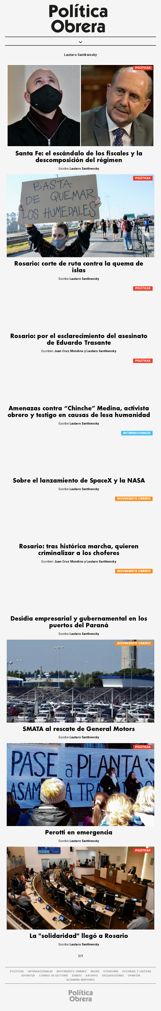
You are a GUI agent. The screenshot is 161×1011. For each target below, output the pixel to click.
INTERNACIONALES (137, 433)
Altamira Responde (80, 980)
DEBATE (77, 976)
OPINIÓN (134, 976)
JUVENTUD (28, 976)
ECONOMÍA (110, 971)
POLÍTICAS (143, 67)
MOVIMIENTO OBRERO (134, 498)
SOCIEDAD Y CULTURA (136, 971)
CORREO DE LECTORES (53, 976)
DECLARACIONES (113, 976)
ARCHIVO (92, 976)
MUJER (95, 971)
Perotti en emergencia (78, 832)
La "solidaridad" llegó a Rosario (79, 936)
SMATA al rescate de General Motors (79, 729)
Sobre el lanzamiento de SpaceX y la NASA (79, 481)
